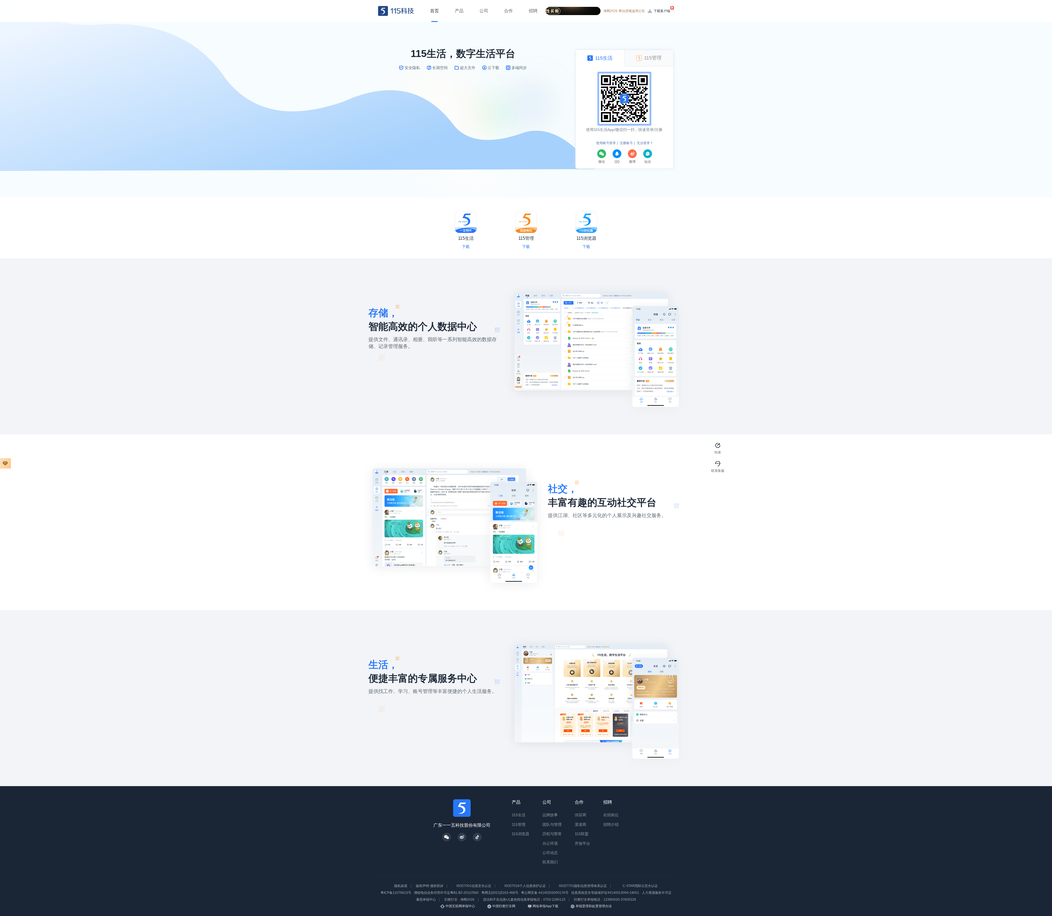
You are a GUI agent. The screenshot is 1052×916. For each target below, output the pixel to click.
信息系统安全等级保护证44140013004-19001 (605, 893)
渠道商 (580, 824)
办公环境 (550, 843)
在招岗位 (611, 815)
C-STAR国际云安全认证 (640, 886)
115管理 (518, 824)
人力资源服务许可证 (656, 893)
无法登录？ (645, 143)
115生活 (518, 815)
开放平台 (582, 843)
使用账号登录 (606, 143)
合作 (579, 802)
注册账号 (626, 143)
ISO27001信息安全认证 (473, 886)
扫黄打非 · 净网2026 (459, 899)
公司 (546, 802)
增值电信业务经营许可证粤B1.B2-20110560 (446, 893)
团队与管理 (552, 824)
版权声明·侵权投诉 (429, 886)
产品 (516, 802)
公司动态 (550, 853)
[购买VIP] (5, 463)
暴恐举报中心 (426, 899)
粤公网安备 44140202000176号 (544, 893)
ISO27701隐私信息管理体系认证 (583, 886)
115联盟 (581, 834)
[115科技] (396, 11)
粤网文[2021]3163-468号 (499, 893)
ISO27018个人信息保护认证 (525, 886)
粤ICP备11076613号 (396, 893)
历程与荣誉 (552, 834)
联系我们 (550, 862)
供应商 (580, 815)
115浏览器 (520, 834)
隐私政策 (400, 886)
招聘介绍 (611, 824)
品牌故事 (550, 815)
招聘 (607, 802)
